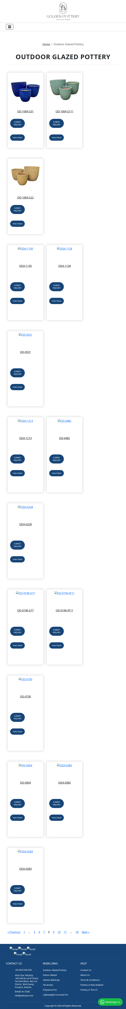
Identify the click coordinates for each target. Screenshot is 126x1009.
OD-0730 (25, 696)
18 (76, 932)
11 (65, 932)
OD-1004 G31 (25, 111)
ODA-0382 (64, 782)
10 (59, 932)
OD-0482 (64, 438)
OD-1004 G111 (65, 111)
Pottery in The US (88, 989)
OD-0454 (25, 782)
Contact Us (85, 970)
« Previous (14, 932)
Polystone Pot (50, 989)
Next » (85, 932)
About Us (85, 974)
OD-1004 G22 (25, 197)
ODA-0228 (25, 524)
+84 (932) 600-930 (23, 970)
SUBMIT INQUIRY (17, 123)
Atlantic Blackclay (51, 979)
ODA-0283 (25, 869)
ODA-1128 (64, 266)
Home (46, 44)
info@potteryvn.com (24, 995)
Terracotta (48, 984)
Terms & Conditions (90, 979)
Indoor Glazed (50, 974)
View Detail (17, 137)
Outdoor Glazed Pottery (54, 970)
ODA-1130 (25, 266)
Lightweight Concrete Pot (55, 994)
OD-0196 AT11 (64, 610)
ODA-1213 (25, 438)
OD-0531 (25, 352)
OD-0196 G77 (25, 610)
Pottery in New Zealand (91, 984)
